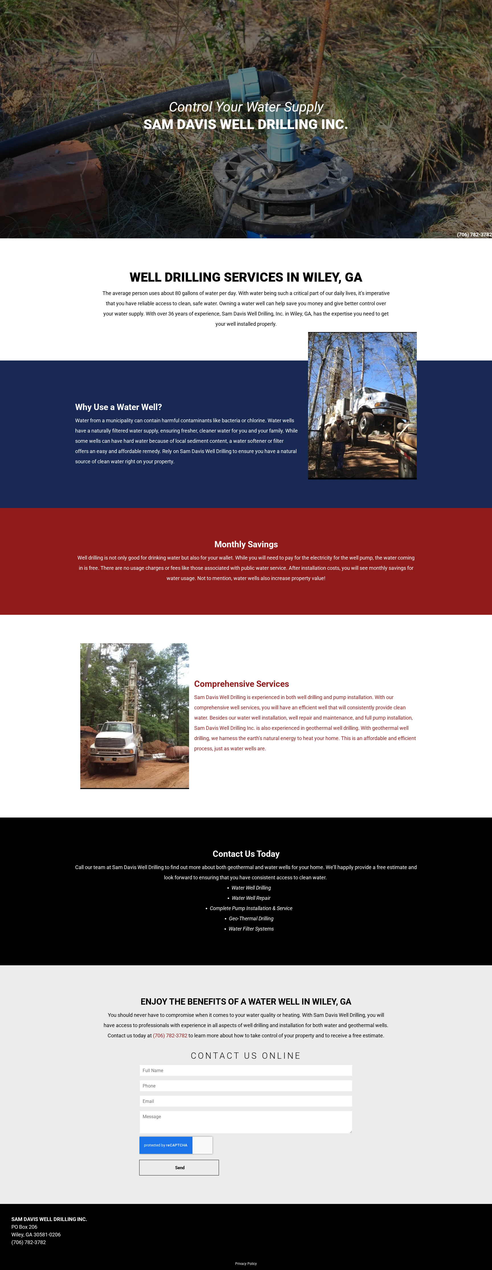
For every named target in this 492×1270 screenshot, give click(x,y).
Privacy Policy (246, 1264)
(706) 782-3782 (170, 1035)
